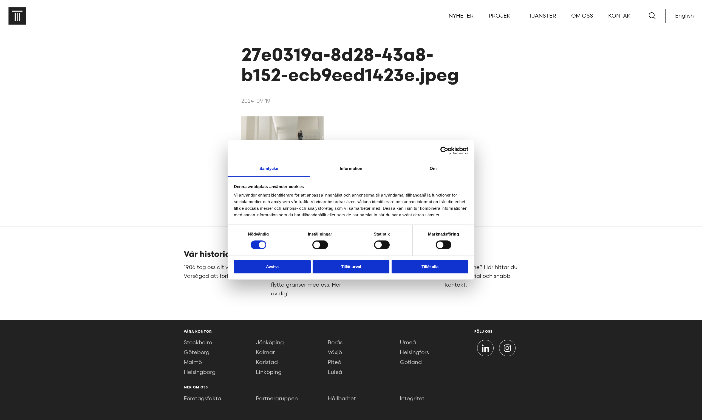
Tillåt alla (429, 266)
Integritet (412, 398)
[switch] (320, 244)
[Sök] (652, 15)
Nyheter (461, 16)
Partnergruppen (277, 398)
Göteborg (197, 352)
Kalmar (265, 352)
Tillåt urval (351, 266)
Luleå (335, 372)
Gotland (411, 362)
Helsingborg (200, 372)
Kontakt (621, 16)
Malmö (193, 362)
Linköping (269, 372)
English (684, 16)
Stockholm (198, 342)
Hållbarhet (342, 398)
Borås (335, 342)
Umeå (408, 342)
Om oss (582, 16)
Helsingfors (414, 352)
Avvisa (272, 266)
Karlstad (267, 362)
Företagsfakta (202, 398)
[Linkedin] (485, 348)
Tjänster (542, 16)
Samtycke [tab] (268, 168)
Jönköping (270, 342)
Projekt (501, 16)
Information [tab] (351, 168)
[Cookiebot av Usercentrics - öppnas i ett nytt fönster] (444, 150)
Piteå (334, 362)
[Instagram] (507, 348)
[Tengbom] (17, 16)
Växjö (335, 352)
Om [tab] (433, 168)
